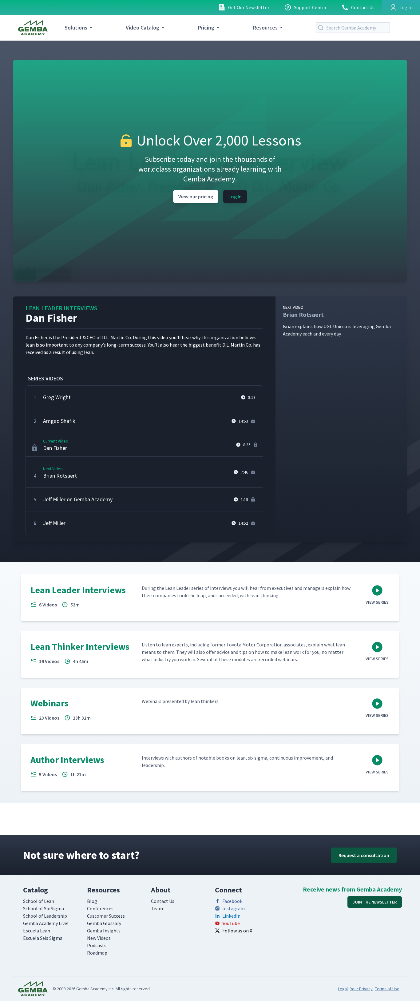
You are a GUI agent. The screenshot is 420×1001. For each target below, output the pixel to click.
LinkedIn (231, 916)
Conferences (100, 908)
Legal (343, 988)
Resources (265, 27)
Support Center (310, 7)
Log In (235, 196)
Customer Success (106, 916)
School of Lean (38, 901)
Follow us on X (237, 931)
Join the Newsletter (375, 902)
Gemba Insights (104, 931)
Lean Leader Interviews (61, 308)
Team (157, 908)
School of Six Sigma (43, 908)
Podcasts (96, 945)
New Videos (99, 938)
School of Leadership (45, 916)
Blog (92, 901)
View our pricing (195, 196)
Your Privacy (361, 988)
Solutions (76, 27)
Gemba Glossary (104, 923)
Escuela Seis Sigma (42, 938)
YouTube (231, 923)
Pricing (206, 27)
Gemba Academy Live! (45, 923)
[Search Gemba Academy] (322, 28)
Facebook (232, 901)
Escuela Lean (36, 931)
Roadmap (97, 953)
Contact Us (362, 7)
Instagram (233, 908)
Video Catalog (142, 27)
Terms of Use (387, 988)
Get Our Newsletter (248, 7)
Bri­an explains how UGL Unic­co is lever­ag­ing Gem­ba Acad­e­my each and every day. (337, 320)
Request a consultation (364, 855)
